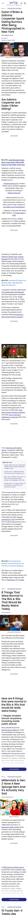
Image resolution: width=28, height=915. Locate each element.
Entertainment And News (14, 8)
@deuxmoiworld (14, 193)
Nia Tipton (4, 38)
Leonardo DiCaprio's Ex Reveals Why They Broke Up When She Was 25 (13, 282)
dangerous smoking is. (10, 730)
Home (3, 8)
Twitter (21, 580)
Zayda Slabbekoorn (7, 797)
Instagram (11, 580)
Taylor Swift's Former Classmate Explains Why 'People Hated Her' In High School (14, 466)
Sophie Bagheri (5, 612)
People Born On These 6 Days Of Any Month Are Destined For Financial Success (14, 485)
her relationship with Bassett (12, 292)
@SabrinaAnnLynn (11, 183)
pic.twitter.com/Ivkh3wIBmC (14, 207)
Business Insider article (10, 827)
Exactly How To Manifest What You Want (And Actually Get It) (14, 472)
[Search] (21, 3)
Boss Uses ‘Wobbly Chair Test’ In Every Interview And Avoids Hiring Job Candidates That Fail (14, 478)
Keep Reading (14, 769)
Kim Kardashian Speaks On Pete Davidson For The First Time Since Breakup (12, 563)
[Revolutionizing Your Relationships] (14, 2)
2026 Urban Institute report (13, 867)
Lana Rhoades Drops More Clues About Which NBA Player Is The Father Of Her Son (13, 162)
